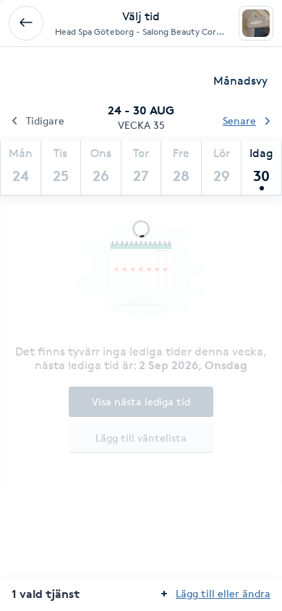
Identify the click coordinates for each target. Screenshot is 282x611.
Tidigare (45, 120)
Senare (239, 120)
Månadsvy (240, 81)
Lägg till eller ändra (223, 593)
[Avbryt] (26, 23)
